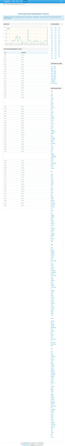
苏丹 (52, 435)
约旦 (52, 128)
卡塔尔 (52, 153)
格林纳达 (52, 280)
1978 (59, 51)
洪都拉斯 (52, 290)
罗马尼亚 (52, 202)
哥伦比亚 (52, 297)
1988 (55, 47)
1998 (52, 42)
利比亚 (52, 368)
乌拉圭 (52, 265)
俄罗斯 (52, 197)
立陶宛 (52, 225)
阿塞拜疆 (52, 155)
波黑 (52, 236)
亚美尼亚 (52, 168)
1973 (55, 55)
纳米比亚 (52, 359)
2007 (52, 37)
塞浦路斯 (52, 235)
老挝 (52, 113)
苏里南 (52, 295)
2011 (59, 33)
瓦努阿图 (52, 330)
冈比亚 (52, 415)
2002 (59, 38)
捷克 (52, 190)
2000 (55, 40)
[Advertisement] (33, 8)
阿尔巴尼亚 (53, 228)
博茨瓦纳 (52, 371)
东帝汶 (52, 148)
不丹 (52, 145)
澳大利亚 (52, 321)
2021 (55, 28)
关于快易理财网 (24, 442)
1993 (59, 43)
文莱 (52, 151)
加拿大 (52, 249)
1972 (59, 55)
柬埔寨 (52, 112)
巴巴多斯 (52, 303)
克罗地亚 (52, 205)
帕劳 (52, 332)
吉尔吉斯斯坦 (53, 163)
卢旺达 (52, 412)
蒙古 (52, 125)
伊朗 (52, 161)
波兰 (52, 193)
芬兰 (52, 208)
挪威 (52, 218)
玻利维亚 (52, 252)
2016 (52, 32)
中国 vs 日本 (53, 68)
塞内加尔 (52, 411)
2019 (52, 30)
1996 (59, 42)
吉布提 (52, 378)
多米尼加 (52, 292)
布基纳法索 (53, 373)
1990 (59, 45)
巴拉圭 (52, 257)
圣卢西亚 (52, 285)
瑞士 (52, 185)
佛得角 (52, 363)
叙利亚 (52, 136)
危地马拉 (52, 302)
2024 (55, 27)
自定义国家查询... (54, 83)
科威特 (52, 158)
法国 (52, 177)
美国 (52, 247)
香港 (52, 95)
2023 (59, 27)
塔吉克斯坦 (53, 143)
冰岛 (52, 187)
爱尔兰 (52, 240)
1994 (55, 43)
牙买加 (52, 264)
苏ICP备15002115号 (25, 445)
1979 (55, 51)
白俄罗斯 (52, 215)
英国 (52, 174)
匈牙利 (52, 192)
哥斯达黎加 (53, 270)
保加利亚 (52, 200)
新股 (14, 1)
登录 (61, 1)
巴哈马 (52, 315)
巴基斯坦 (52, 117)
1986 (52, 48)
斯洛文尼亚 (53, 203)
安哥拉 (52, 354)
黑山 (52, 213)
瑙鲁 (52, 345)
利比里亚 (52, 364)
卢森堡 (52, 220)
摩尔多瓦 (52, 223)
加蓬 (52, 430)
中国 (52, 94)
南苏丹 (52, 417)
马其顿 (52, 221)
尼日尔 (52, 358)
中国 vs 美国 (53, 66)
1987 (59, 47)
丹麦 (52, 226)
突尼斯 (52, 420)
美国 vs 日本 (53, 70)
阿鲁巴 (52, 310)
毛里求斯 (52, 366)
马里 (52, 434)
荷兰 (52, 212)
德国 (52, 175)
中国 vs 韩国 (53, 78)
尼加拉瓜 (52, 255)
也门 (52, 135)
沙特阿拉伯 (53, 131)
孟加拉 (52, 127)
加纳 (52, 361)
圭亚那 (52, 269)
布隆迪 (52, 394)
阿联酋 (52, 164)
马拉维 (52, 432)
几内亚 (52, 379)
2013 (52, 33)
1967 (55, 58)
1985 (55, 48)
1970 (55, 56)
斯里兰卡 (52, 118)
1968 (52, 58)
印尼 (52, 110)
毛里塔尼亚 (53, 374)
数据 (25, 1)
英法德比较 (53, 81)
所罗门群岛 (53, 342)
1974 (52, 55)
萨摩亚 (52, 334)
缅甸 (52, 115)
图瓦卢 (52, 335)
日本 (52, 100)
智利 (52, 259)
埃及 (52, 353)
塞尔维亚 (52, 230)
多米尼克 (52, 267)
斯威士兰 (52, 427)
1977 (52, 53)
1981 (59, 50)
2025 (52, 27)
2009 (55, 35)
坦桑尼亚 (52, 369)
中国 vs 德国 (53, 71)
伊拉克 (52, 160)
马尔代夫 (52, 123)
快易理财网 (7, 1)
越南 (52, 108)
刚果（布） (53, 401)
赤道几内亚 (53, 424)
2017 (59, 30)
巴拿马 (52, 311)
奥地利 (52, 188)
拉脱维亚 (52, 217)
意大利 (52, 180)
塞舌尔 (52, 381)
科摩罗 (52, 404)
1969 (59, 56)
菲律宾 (52, 103)
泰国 (52, 102)
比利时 (52, 179)
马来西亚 (52, 107)
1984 (59, 48)
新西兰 (52, 322)
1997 (55, 42)
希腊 (52, 195)
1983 (52, 50)
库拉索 (52, 300)
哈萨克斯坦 (53, 138)
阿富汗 (52, 141)
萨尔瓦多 (52, 308)
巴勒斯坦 (52, 130)
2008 (59, 35)
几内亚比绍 (53, 425)
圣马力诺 (52, 207)
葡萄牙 (52, 184)
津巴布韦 (52, 399)
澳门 (52, 97)
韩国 (52, 105)
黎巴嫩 (52, 133)
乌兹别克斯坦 (53, 156)
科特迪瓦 (52, 422)
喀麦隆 (52, 389)
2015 (55, 32)
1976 (55, 53)
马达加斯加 (53, 409)
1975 (59, 53)
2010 (52, 35)
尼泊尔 (52, 120)
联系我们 (28, 442)
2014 (59, 32)
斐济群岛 (52, 326)
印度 (52, 122)
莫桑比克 (52, 397)
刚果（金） (53, 383)
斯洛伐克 (52, 233)
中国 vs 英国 (53, 73)
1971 (52, 56)
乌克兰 (52, 231)
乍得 (52, 392)
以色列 (52, 146)
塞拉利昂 (52, 376)
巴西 (52, 305)
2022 (52, 28)
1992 (52, 45)
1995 (52, 43)
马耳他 (52, 210)
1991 (55, 45)
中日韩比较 (53, 79)
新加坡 (52, 98)
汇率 (21, 1)
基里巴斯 (52, 324)
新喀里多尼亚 (53, 344)
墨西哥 (52, 283)
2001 (52, 40)
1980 (52, 51)
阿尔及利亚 (53, 356)
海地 (52, 282)
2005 (59, 37)
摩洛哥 (52, 391)
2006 (55, 37)
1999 (59, 40)
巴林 (52, 166)
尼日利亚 (52, 386)
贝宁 (52, 384)
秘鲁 (52, 293)
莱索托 (52, 396)
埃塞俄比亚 (53, 402)
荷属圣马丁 (53, 254)
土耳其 (52, 198)
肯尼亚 (52, 419)
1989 (52, 47)
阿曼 (52, 150)
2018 (55, 30)
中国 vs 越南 (53, 76)
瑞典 (52, 241)
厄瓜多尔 (52, 298)
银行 (17, 1)
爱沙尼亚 (52, 238)
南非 (52, 351)
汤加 (52, 337)
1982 (55, 50)
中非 (52, 429)
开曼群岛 (52, 306)
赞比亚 (52, 414)
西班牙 (52, 182)
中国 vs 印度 (53, 75)
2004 (52, 38)
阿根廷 (52, 313)
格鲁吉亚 (52, 140)
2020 (59, 28)
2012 (55, 33)
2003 (55, 38)
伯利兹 (52, 278)
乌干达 (52, 437)
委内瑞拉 (52, 250)
